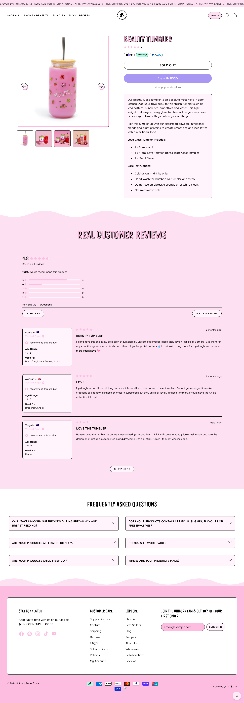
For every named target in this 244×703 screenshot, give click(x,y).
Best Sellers (133, 625)
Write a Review (209, 314)
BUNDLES (59, 15)
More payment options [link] (168, 87)
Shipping (95, 631)
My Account (98, 661)
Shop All (130, 619)
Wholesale (132, 649)
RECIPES (84, 15)
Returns (95, 637)
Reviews (130, 661)
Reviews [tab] (29, 305)
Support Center (100, 619)
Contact (95, 625)
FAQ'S (94, 643)
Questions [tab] (46, 305)
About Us (131, 643)
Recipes (130, 637)
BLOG (72, 15)
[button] (227, 15)
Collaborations (134, 655)
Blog (128, 631)
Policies (95, 655)
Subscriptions (99, 649)
